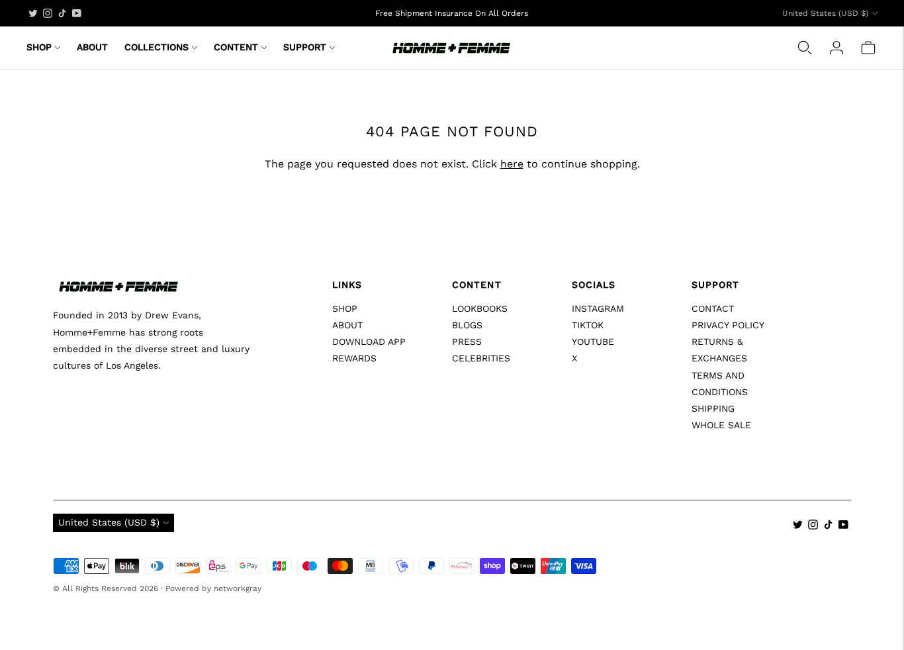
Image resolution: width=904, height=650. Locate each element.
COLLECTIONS (156, 47)
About (347, 325)
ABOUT (92, 47)
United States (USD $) (825, 13)
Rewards (354, 358)
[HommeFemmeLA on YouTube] (76, 13)
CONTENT (236, 47)
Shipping (713, 408)
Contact (713, 308)
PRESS (467, 341)
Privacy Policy (728, 325)
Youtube (593, 341)
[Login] (836, 47)
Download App (369, 341)
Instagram (598, 308)
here (511, 164)
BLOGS (467, 325)
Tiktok (588, 325)
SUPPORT (304, 47)
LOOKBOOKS (480, 308)
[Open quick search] (804, 47)
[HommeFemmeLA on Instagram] (47, 13)
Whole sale (721, 425)
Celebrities (481, 358)
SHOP (39, 47)
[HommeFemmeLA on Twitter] (33, 13)
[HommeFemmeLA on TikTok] (62, 13)
